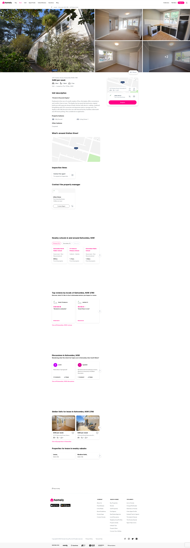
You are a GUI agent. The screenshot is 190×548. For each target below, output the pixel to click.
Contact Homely (101, 517)
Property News (113, 528)
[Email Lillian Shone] (134, 96)
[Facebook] (125, 538)
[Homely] (60, 499)
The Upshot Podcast (132, 517)
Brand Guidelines (101, 511)
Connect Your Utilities (115, 531)
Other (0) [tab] (76, 243)
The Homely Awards (132, 520)
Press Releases (100, 505)
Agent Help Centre (131, 522)
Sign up (181, 2)
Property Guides (114, 522)
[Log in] (187, 2)
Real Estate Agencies (115, 514)
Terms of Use (99, 539)
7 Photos (134, 72)
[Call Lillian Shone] (72, 206)
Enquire (122, 102)
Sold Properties (114, 508)
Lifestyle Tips (113, 525)
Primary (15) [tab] (56, 243)
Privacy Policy (89, 539)
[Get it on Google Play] (65, 505)
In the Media (100, 508)
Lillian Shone (117, 95)
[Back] (51, 7)
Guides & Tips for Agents (133, 514)
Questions (51, 2)
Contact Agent (61, 206)
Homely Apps (100, 514)
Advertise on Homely (132, 508)
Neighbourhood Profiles (116, 520)
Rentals (112, 505)
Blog (57, 2)
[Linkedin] (136, 538)
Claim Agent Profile (132, 511)
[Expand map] (98, 139)
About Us (99, 503)
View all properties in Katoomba (61, 441)
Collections (166, 2)
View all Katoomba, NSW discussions (63, 381)
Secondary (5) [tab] (67, 243)
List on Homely (130, 503)
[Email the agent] (72, 175)
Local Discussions (114, 517)
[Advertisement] (76, 223)
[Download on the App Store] (55, 505)
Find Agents (113, 511)
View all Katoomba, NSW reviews (62, 325)
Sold (25, 2)
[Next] (100, 255)
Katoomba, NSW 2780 (63, 7)
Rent (20, 2)
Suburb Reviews (42, 2)
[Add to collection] (73, 433)
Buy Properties (113, 503)
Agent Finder (32, 2)
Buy (16, 2)
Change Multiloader (132, 505)
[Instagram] (128, 538)
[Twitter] (132, 538)
